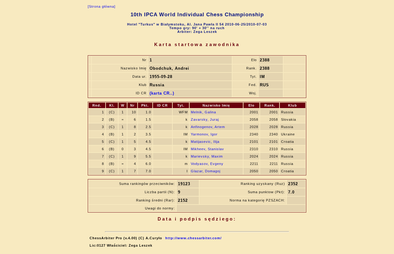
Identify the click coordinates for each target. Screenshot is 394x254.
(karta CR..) (162, 93)
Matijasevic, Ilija (205, 141)
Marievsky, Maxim (207, 156)
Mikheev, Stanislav (207, 149)
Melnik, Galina (203, 112)
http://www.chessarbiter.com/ (193, 238)
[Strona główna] (101, 6)
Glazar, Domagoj (205, 171)
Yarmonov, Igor (204, 134)
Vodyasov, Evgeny (207, 164)
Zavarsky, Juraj (205, 119)
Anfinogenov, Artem (208, 127)
